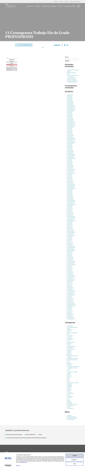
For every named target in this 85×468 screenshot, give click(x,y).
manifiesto (69, 386)
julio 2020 (69, 190)
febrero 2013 (70, 300)
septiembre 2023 (71, 142)
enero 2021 (70, 182)
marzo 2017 (70, 242)
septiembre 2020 (71, 188)
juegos (69, 373)
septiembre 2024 (71, 126)
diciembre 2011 (71, 317)
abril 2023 (69, 149)
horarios (69, 365)
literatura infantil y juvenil (72, 382)
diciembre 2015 (71, 261)
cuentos (69, 343)
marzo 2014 (70, 286)
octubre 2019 (70, 203)
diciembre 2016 (71, 246)
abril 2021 (69, 178)
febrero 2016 (70, 258)
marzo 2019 (70, 212)
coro (68, 341)
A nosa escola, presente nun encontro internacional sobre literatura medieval (72, 77)
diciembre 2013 (71, 290)
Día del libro (70, 347)
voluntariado (70, 408)
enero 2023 (70, 153)
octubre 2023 (70, 141)
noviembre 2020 (71, 185)
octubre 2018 (70, 219)
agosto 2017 (70, 236)
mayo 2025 (70, 115)
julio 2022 (69, 159)
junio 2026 (69, 97)
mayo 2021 (70, 177)
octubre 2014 (70, 278)
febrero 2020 (70, 197)
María (68, 388)
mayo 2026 (70, 99)
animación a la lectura (72, 327)
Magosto (69, 385)
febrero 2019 (70, 213)
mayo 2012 (70, 310)
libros (68, 381)
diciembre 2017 (71, 231)
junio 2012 (69, 309)
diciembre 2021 (71, 169)
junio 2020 (69, 192)
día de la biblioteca (71, 346)
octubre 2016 (70, 248)
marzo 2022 (70, 165)
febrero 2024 (70, 135)
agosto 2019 (70, 205)
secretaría (69, 403)
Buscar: (67, 57)
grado (68, 362)
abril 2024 (69, 132)
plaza (68, 400)
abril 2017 (69, 240)
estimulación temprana (72, 358)
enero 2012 (70, 316)
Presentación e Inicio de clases (14, 434)
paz (68, 399)
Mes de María (70, 393)
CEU (68, 334)
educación (69, 350)
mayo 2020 (70, 193)
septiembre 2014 (71, 279)
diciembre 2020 (71, 184)
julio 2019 (69, 207)
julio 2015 (69, 266)
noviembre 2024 (71, 123)
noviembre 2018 (71, 217)
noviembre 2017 (71, 232)
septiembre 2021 (71, 173)
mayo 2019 (70, 209)
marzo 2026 (70, 101)
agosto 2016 (70, 251)
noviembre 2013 (71, 292)
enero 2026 (70, 104)
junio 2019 (69, 208)
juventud (69, 376)
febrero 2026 (70, 103)
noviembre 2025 (71, 107)
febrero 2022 (70, 166)
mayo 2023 (70, 147)
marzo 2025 (70, 118)
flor (68, 361)
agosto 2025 (70, 111)
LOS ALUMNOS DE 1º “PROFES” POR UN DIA (72, 81)
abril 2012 (69, 312)
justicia (69, 374)
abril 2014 (69, 285)
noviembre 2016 (71, 247)
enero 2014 (70, 289)
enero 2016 (70, 259)
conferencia (70, 339)
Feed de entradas (71, 416)
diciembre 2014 (71, 275)
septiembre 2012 (71, 305)
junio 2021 (69, 176)
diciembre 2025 (71, 105)
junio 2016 (69, 252)
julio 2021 (69, 174)
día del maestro (70, 349)
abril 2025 (69, 116)
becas (68, 328)
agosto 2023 (70, 143)
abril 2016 (69, 255)
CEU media (70, 335)
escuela (69, 354)
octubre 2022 (70, 157)
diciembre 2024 (71, 122)
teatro (68, 407)
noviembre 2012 (71, 304)
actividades (70, 326)
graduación (70, 363)
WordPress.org (70, 419)
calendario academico (72, 332)
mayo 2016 (70, 254)
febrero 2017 (70, 243)
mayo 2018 (70, 226)
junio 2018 (69, 224)
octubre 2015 (70, 263)
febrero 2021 (70, 181)
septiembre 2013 (71, 294)
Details (17, 465)
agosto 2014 (70, 281)
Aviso (68, 74)
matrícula (69, 389)
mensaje (69, 392)
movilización (70, 396)
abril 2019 (69, 211)
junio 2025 (69, 114)
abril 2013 (69, 297)
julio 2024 (69, 128)
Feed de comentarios (72, 418)
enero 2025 (70, 120)
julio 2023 (69, 145)
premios (69, 401)
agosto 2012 (70, 306)
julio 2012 (69, 308)
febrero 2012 (70, 315)
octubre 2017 (70, 234)
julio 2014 (69, 282)
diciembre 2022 (71, 154)
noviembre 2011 (71, 319)
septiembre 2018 (71, 220)
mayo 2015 (70, 269)
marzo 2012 (70, 313)
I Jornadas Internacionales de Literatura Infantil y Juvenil (73, 368)
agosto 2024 (70, 127)
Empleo (69, 351)
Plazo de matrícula (71, 72)
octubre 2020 (70, 186)
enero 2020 (70, 199)
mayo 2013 (70, 296)
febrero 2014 (70, 288)
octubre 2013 (70, 293)
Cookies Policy (23, 462)
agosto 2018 (70, 221)
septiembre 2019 (71, 204)
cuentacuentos (71, 342)
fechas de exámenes (72, 359)
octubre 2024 (70, 124)
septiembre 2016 (71, 250)
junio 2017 (69, 238)
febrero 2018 (70, 228)
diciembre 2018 (71, 216)
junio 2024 (69, 130)
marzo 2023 (70, 150)
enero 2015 (70, 274)
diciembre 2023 (71, 138)
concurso (69, 336)
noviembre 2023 (71, 139)
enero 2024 (70, 136)
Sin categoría (70, 405)
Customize (74, 459)
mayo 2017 (70, 239)
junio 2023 (69, 146)
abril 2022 (69, 163)
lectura (69, 377)
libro (68, 380)
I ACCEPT (74, 455)
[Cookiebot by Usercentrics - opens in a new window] (8, 466)
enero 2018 (70, 230)
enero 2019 (70, 215)
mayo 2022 (70, 162)
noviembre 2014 (71, 277)
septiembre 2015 (71, 265)
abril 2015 (69, 270)
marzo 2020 (70, 196)
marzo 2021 (70, 180)
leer (68, 378)
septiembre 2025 (71, 109)
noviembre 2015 (71, 262)
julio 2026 (69, 96)
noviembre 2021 (71, 170)
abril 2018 (69, 227)
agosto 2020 (70, 189)
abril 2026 (69, 100)
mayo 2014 (70, 283)
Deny (74, 463)
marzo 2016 (70, 257)
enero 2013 (70, 301)
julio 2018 (69, 223)
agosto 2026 (70, 95)
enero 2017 (70, 244)
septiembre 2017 (71, 235)
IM (68, 370)
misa (68, 394)
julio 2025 (69, 112)
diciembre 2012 (71, 302)
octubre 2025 (70, 108)
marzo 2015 (70, 271)
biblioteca (69, 330)
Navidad (69, 397)
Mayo (68, 390)
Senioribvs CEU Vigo (72, 404)
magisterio (69, 384)
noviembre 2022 (71, 155)
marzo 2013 (70, 298)
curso (68, 345)
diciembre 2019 (71, 200)
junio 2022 (69, 161)
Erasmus (69, 353)
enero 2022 (70, 167)
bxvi (68, 331)
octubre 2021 (70, 172)
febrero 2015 (70, 273)
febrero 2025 (70, 119)
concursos (69, 338)
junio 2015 (69, 267)
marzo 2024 (70, 134)
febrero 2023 (70, 151)
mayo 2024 (70, 131)
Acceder (69, 415)
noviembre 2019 (71, 201)
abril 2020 (69, 194)
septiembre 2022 (71, 158)
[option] (42, 22)
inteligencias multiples (72, 372)
